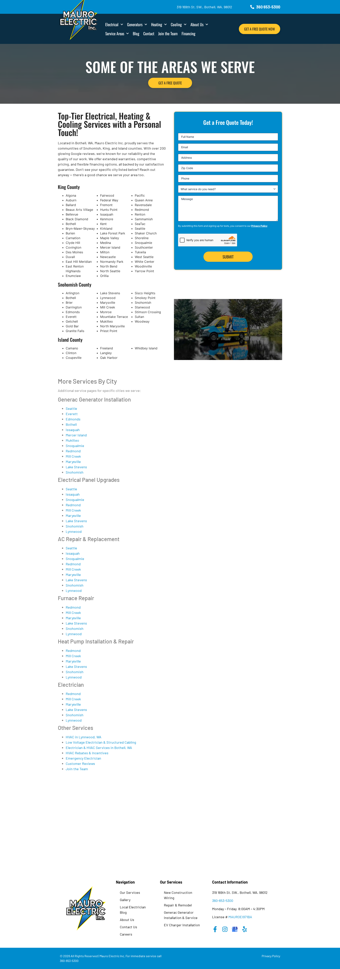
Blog (136, 33)
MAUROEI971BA (240, 917)
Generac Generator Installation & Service (181, 915)
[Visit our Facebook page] (215, 929)
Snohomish (74, 472)
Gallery (125, 900)
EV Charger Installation (182, 925)
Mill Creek (73, 456)
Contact (148, 33)
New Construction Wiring (178, 895)
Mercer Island (76, 435)
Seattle (71, 408)
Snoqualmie (75, 445)
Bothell (71, 424)
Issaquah (73, 430)
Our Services (130, 892)
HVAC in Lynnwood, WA (83, 737)
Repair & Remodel (178, 905)
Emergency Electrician (83, 758)
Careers (126, 934)
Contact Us (128, 927)
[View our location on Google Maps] (235, 929)
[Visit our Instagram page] (225, 929)
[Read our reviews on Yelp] (245, 929)
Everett (72, 414)
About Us (196, 24)
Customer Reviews (80, 763)
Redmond (73, 451)
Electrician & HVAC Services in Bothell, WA (99, 747)
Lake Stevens (76, 467)
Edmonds (73, 419)
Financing (188, 33)
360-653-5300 (222, 900)
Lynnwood (74, 531)
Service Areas (114, 33)
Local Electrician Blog (133, 909)
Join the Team (168, 33)
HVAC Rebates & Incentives (87, 753)
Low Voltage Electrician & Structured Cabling (101, 742)
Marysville (73, 461)
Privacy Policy (259, 225)
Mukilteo (72, 440)
